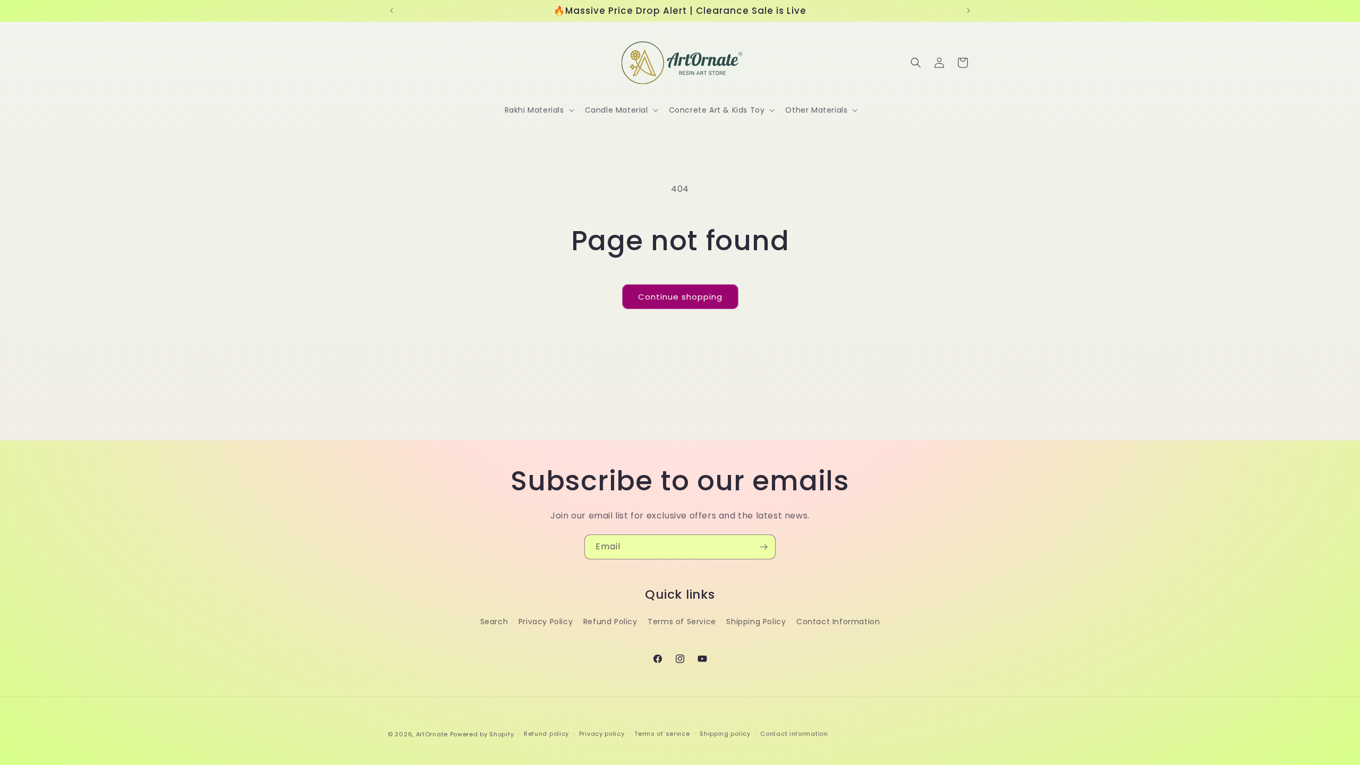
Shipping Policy (756, 621)
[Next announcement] (968, 11)
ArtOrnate (432, 734)
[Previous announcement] (391, 11)
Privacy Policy (545, 621)
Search (494, 621)
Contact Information (838, 621)
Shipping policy (725, 733)
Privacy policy (602, 733)
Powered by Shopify (482, 734)
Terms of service (662, 733)
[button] (538, 110)
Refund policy (546, 733)
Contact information (794, 733)
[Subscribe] (763, 546)
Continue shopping (680, 296)
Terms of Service (682, 621)
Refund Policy (610, 621)
